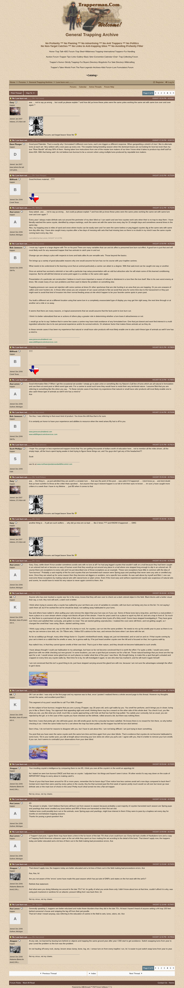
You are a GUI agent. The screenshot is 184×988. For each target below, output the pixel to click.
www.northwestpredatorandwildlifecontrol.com (54, 464)
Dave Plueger (16, 144)
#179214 (171, 445)
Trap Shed (79, 51)
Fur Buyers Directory (89, 62)
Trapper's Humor (57, 62)
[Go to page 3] (155, 93)
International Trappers (113, 51)
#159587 (171, 98)
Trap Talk (59, 51)
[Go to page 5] (173, 93)
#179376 (171, 690)
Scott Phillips (16, 449)
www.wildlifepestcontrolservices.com (43, 342)
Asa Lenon (15, 212)
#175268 (171, 244)
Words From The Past (74, 67)
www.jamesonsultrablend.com (40, 339)
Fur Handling (129, 51)
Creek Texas (14, 202)
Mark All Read (29, 983)
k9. (11, 597)
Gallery (80, 57)
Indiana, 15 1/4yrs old (17, 122)
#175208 (171, 208)
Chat (115, 57)
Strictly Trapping (72, 62)
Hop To (29, 93)
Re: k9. (35, 691)
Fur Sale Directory (116, 62)
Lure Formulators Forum (122, 67)
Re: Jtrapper (37, 905)
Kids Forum (106, 67)
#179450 (171, 864)
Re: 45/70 (36, 140)
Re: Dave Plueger (39, 176)
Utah (11, 472)
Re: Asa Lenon (38, 98)
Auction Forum (52, 57)
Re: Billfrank (37, 208)
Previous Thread (49, 973)
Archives (96, 67)
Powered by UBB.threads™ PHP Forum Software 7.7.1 (92, 987)
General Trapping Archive (40, 82)
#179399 (171, 799)
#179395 (171, 764)
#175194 (171, 175)
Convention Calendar (103, 57)
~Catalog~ (92, 75)
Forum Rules (15, 983)
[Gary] (15, 115)
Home (51, 51)
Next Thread (134, 973)
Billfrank (13, 179)
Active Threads (95, 87)
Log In (171, 82)
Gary (12, 102)
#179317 (171, 519)
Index (93, 973)
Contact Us (162, 983)
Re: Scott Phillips (39, 477)
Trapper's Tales (57, 67)
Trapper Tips (65, 57)
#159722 (171, 140)
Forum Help (109, 87)
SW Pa (12, 270)
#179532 (171, 937)
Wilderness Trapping (94, 51)
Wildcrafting (130, 62)
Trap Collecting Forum (128, 57)
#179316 (171, 477)
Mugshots (103, 62)
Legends (88, 67)
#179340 (171, 561)
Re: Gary (36, 519)
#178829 (171, 347)
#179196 (171, 412)
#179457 (171, 905)
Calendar (82, 87)
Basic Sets (88, 57)
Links (74, 57)
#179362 (171, 593)
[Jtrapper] (15, 780)
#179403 (171, 832)
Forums (22, 82)
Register (159, 82)
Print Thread (16, 93)
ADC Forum (69, 51)
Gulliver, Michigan (16, 235)
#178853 (171, 380)
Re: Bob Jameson (39, 347)
